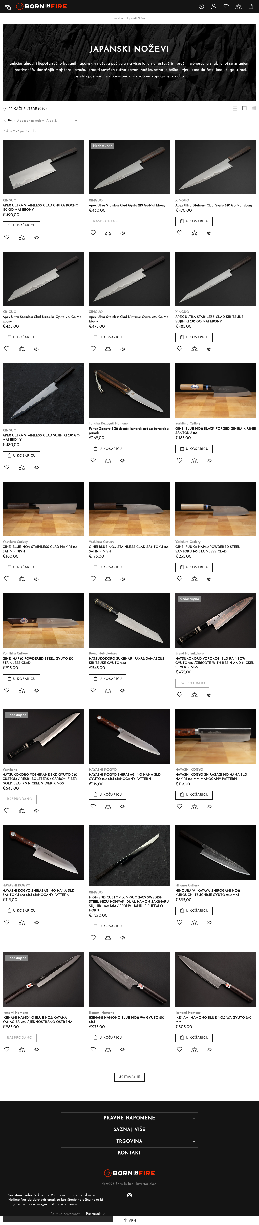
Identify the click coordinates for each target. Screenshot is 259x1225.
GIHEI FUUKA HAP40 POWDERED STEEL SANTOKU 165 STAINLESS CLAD (207, 549)
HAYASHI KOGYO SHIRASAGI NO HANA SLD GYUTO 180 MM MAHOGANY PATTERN (125, 777)
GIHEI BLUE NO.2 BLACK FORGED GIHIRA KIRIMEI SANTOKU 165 (215, 431)
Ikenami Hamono (15, 1012)
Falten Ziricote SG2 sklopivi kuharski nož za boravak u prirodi (129, 431)
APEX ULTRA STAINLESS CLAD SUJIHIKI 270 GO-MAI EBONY (41, 437)
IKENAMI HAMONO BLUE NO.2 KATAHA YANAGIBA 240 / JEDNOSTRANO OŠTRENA (37, 1020)
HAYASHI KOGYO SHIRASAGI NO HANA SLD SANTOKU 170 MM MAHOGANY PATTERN (38, 893)
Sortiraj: (9, 120)
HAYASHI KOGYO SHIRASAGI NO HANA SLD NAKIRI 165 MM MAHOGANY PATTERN (211, 777)
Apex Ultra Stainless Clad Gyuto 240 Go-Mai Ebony (213, 205)
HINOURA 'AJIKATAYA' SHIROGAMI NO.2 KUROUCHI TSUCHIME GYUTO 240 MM (207, 893)
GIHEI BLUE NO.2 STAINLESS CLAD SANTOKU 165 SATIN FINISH (129, 549)
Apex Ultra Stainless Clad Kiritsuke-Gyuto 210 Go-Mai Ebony (42, 319)
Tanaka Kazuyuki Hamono (108, 423)
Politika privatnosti (65, 1214)
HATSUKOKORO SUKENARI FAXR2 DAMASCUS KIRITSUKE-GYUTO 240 (126, 661)
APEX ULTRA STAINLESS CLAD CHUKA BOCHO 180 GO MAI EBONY (40, 207)
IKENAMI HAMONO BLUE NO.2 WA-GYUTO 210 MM (126, 1020)
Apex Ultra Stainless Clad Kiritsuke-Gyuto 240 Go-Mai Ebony (129, 319)
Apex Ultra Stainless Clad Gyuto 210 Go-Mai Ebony (127, 205)
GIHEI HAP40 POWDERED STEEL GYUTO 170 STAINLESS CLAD (38, 661)
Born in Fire (41, 6)
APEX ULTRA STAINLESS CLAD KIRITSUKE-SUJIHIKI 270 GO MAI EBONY (209, 319)
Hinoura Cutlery (187, 885)
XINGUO (9, 200)
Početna (118, 18)
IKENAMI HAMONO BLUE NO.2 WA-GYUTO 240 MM (213, 1020)
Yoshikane (10, 769)
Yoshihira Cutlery (187, 423)
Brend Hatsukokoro (103, 653)
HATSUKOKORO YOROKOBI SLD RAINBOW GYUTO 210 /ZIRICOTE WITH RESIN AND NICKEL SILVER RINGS (214, 663)
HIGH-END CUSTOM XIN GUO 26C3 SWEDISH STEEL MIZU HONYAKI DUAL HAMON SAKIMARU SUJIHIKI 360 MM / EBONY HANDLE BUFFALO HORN (129, 904)
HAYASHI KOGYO (103, 769)
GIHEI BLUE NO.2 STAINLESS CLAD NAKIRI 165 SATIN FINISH (40, 549)
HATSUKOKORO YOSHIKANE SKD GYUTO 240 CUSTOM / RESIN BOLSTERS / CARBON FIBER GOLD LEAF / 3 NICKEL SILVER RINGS (40, 779)
